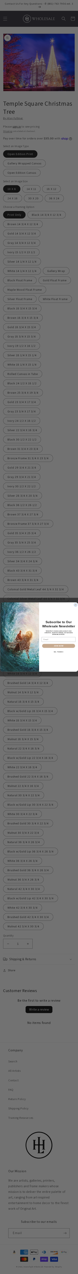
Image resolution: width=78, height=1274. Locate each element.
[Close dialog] (75, 604)
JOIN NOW (58, 646)
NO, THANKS (58, 652)
